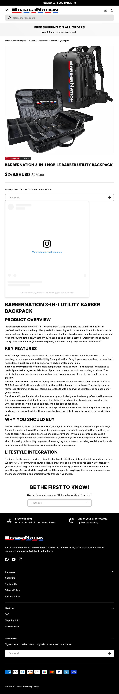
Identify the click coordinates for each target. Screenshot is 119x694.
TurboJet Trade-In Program (22, 99)
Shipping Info (12, 620)
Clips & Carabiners (17, 77)
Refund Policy (12, 596)
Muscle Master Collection (21, 43)
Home (10, 20)
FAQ (7, 614)
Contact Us (11, 583)
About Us (10, 577)
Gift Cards (12, 88)
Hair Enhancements (18, 66)
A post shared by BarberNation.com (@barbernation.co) (47, 292)
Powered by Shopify (31, 686)
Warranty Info (12, 626)
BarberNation (16, 686)
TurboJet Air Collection (20, 32)
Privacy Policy (12, 590)
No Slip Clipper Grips (18, 54)
